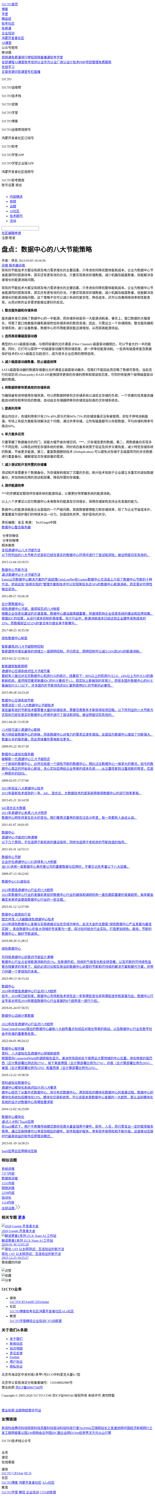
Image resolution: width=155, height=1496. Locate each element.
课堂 (24, 72)
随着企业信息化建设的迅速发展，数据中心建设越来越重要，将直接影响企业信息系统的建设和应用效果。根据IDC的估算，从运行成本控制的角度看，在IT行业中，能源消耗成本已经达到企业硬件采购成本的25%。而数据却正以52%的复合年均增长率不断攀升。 (77, 618)
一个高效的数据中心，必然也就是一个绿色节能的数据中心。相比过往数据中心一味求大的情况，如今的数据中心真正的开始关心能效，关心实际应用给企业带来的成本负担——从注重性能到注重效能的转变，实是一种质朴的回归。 (77, 768)
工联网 (10, 1433)
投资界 (84, 1433)
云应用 (19, 1151)
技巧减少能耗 (21, 729)
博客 (5, 9)
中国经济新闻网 (135, 1428)
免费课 (6, 28)
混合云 (11, 808)
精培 (29, 1321)
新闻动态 (16, 1343)
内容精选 (16, 196)
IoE (4, 808)
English (14, 1357)
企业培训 (8, 33)
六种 (19, 837)
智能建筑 (8, 666)
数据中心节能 (11, 857)
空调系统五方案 (26, 671)
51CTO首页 (10, 4)
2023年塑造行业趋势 (27, 890)
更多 (22, 1217)
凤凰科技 (46, 1428)
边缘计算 (21, 1015)
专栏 (30, 72)
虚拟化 (19, 754)
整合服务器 (23, 527)
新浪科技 (8, 1428)
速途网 (119, 1428)
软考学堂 (56, 57)
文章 (5, 72)
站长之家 (107, 1428)
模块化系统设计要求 (29, 1087)
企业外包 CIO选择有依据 (29, 862)
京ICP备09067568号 (29, 1387)
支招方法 (21, 550)
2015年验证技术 (23, 788)
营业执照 (8, 1410)
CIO (17, 881)
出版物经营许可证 (28, 1410)
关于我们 (16, 1339)
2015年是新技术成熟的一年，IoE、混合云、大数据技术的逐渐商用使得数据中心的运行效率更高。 (72, 793)
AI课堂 (7, 43)
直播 (37, 72)
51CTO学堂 (18, 1321)
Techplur (43, 1302)
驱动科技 (59, 1428)
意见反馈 (16, 1353)
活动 (13, 221)
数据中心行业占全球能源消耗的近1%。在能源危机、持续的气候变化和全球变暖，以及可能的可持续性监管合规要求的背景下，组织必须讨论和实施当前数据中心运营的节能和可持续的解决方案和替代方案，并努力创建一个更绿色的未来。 (77, 966)
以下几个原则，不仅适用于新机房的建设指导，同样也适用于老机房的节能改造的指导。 (65, 842)
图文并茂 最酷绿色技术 (28, 919)
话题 (13, 206)
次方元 (93, 1433)
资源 (11, 72)
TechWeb (85, 1428)
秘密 (24, 638)
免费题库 (104, 62)
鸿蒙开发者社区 (13, 38)
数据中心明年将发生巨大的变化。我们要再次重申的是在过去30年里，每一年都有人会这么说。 (69, 817)
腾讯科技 (21, 1428)
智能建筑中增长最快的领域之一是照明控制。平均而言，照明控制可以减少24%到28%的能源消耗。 (72, 651)
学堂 (5, 14)
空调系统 (21, 700)
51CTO (15, 1302)
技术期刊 (16, 216)
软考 (27, 62)
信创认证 (37, 62)
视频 (13, 201)
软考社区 (8, 23)
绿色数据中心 (11, 948)
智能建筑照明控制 (23, 646)
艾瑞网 (96, 1428)
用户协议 (16, 1361)
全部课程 (8, 62)
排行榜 (26, 57)
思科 (5, 1082)
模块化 (19, 1117)
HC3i (34, 1302)
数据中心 (8, 527)
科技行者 (72, 1428)
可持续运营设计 (27, 957)
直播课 (45, 57)
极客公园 (21, 1433)
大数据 (21, 808)
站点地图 (16, 1348)
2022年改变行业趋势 (27, 1024)
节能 (30, 700)
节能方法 (21, 570)
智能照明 (21, 666)
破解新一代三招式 (26, 759)
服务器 (29, 754)
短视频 (35, 57)
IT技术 (74, 62)
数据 (30, 1015)
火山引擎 (104, 1433)
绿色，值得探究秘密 (31, 609)
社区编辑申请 (11, 233)
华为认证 (50, 62)
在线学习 (8, 67)
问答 (18, 72)
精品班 (6, 18)
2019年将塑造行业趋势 (29, 991)
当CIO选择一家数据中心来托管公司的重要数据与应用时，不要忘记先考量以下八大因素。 (66, 866)
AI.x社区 (68, 1311)
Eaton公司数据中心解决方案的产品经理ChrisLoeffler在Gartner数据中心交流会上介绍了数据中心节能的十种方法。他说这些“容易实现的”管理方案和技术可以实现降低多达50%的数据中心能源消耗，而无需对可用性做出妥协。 (77, 584)
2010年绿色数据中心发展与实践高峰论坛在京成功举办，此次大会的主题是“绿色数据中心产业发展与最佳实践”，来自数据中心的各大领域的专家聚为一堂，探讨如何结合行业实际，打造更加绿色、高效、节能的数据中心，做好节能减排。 (77, 928)
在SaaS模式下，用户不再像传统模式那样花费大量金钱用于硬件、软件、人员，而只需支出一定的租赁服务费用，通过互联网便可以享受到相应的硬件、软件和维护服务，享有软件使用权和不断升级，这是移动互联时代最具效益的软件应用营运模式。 (77, 1131)
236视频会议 (36, 1433)
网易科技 (33, 1428)
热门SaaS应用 (18, 1121)
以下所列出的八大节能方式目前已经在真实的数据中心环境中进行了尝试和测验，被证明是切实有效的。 (76, 555)
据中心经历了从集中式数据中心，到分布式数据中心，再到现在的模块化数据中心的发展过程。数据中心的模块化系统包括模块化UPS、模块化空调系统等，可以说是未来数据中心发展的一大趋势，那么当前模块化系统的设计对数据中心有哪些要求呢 (77, 1097)
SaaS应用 (8, 1151)
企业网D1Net (70, 1433)
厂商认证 (63, 62)
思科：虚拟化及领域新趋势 (31, 1053)
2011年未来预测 (24, 813)
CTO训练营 (53, 1321)
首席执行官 (23, 914)
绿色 (5, 638)
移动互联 (30, 1151)
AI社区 (15, 211)
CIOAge (25, 1302)
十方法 (21, 574)
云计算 (6, 604)
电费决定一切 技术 (28, 705)
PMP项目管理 (88, 62)
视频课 (6, 57)
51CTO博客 (18, 1311)
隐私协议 (16, 1366)
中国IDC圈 (53, 1433)
